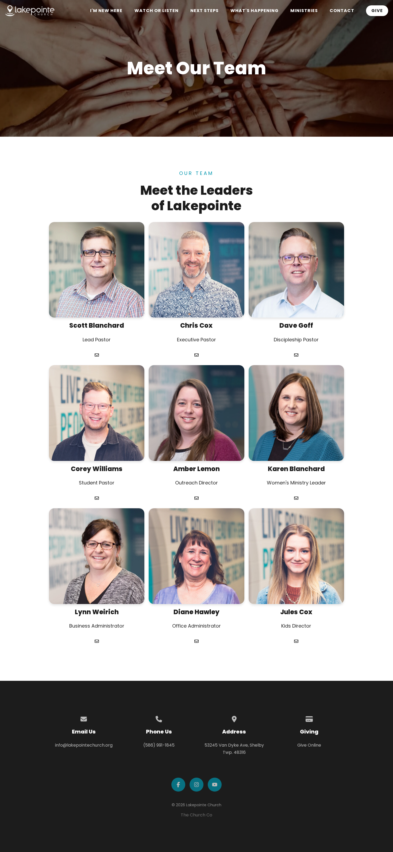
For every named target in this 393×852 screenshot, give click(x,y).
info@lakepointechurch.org (84, 745)
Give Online (309, 745)
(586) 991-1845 (159, 745)
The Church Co (196, 815)
